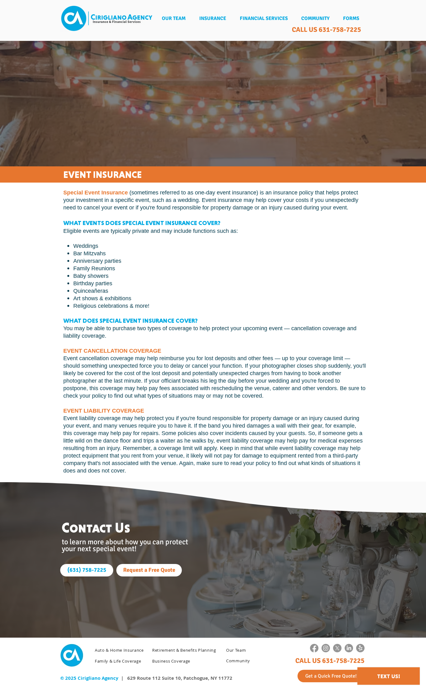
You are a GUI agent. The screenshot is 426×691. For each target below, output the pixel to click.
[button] (212, 18)
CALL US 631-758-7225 (326, 29)
